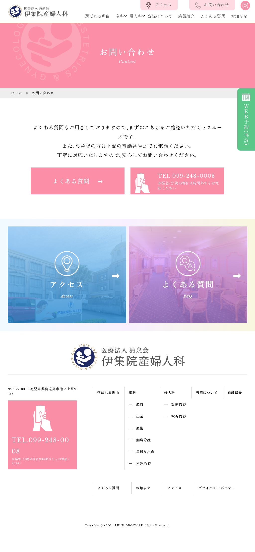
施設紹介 (186, 16)
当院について (160, 16)
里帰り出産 (145, 451)
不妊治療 (143, 463)
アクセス (163, 4)
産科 (120, 16)
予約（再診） (246, 125)
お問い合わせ (216, 4)
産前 (140, 404)
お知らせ (239, 16)
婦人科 (135, 16)
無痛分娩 (143, 439)
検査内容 (178, 416)
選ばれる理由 (97, 16)
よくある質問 (212, 16)
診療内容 (178, 404)
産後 (140, 428)
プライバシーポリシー (216, 487)
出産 (140, 416)
